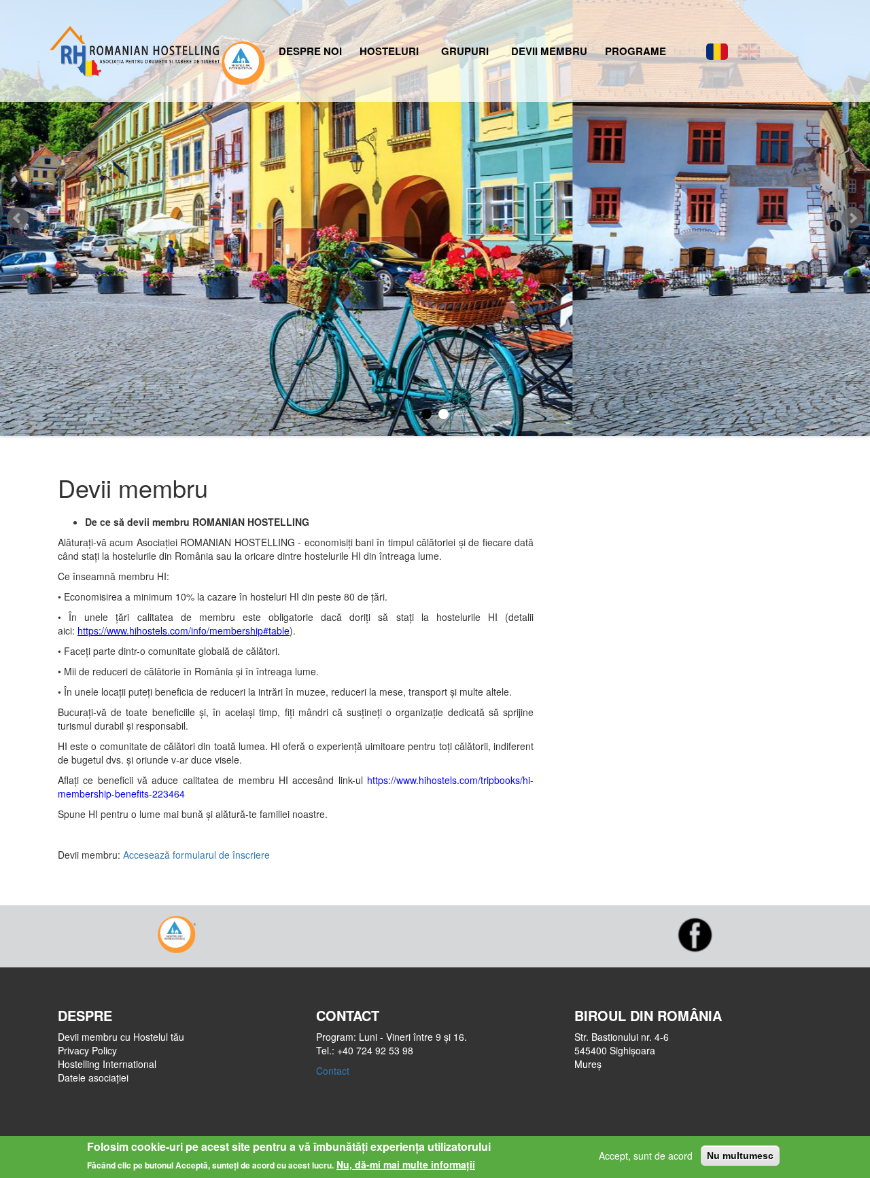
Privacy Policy (87, 1050)
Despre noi (310, 50)
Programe (635, 50)
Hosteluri (389, 50)
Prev (18, 218)
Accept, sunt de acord (646, 1155)
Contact (332, 1070)
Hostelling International (107, 1064)
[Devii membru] (717, 51)
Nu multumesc (740, 1155)
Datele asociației (93, 1077)
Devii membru (549, 50)
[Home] (133, 48)
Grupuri (465, 50)
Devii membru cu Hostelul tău (121, 1036)
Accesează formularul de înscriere (196, 854)
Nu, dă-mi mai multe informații (405, 1164)
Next (852, 218)
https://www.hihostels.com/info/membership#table (183, 630)
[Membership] (749, 51)
